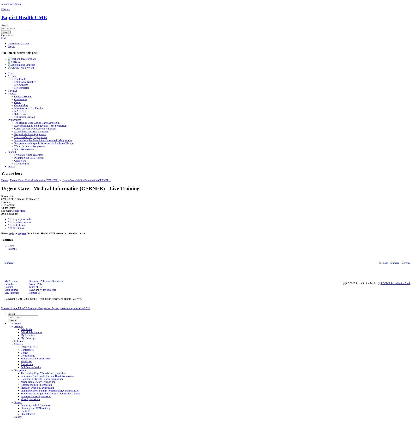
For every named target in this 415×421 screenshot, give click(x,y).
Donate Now (197, 263)
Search (4, 25)
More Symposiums (24, 149)
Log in (11, 46)
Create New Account (18, 43)
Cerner (17, 102)
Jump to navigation (11, 4)
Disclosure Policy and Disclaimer (46, 281)
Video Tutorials (48, 289)
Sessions (12, 248)
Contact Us (20, 160)
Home (11, 73)
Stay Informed (21, 163)
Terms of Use (36, 287)
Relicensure (20, 114)
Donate (11, 166)
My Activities (21, 84)
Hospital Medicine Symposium (30, 134)
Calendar (12, 90)
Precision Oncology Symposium (30, 137)
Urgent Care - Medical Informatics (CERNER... (86, 180)
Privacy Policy (36, 284)
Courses (12, 93)
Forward (29, 67)
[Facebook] (383, 263)
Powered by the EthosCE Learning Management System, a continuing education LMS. (45, 308)
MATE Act (20, 111)
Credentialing (21, 105)
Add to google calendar (20, 219)
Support (12, 152)
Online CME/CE (23, 96)
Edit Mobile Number (25, 82)
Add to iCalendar (16, 225)
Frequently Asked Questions (28, 154)
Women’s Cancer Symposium (29, 146)
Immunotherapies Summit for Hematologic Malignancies (43, 140)
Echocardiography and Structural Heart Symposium (40, 125)
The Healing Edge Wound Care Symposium (36, 122)
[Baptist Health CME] (9, 263)
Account (12, 76)
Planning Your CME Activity (29, 157)
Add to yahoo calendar (19, 222)
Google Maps (18, 210)
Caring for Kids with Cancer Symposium (35, 128)
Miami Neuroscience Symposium (31, 131)
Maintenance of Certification (28, 108)
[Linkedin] (406, 263)
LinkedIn (30, 64)
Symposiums (14, 119)
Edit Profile (20, 79)
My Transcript (21, 87)
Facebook (31, 59)
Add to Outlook (16, 228)
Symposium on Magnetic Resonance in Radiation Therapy (44, 143)
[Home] (5, 9)
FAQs (32, 289)
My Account (11, 281)
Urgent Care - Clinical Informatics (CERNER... (34, 180)
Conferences (20, 99)
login (11, 233)
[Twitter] (395, 263)
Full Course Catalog (24, 117)
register (22, 233)
